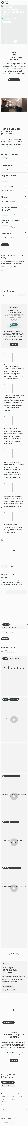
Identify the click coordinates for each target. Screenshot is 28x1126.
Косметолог (10, 591)
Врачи (2, 1103)
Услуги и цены (7, 41)
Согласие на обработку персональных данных (13, 1124)
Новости (13, 1098)
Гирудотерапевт (20, 591)
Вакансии (3, 1101)
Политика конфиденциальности (9, 1122)
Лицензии (20, 1096)
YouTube (3, 1109)
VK (26, 1109)
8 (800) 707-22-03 (10, 1074)
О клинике (3, 1099)
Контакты (3, 1104)
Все (3, 591)
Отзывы (13, 1099)
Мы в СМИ (13, 1096)
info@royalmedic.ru (10, 1077)
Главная (3, 1096)
